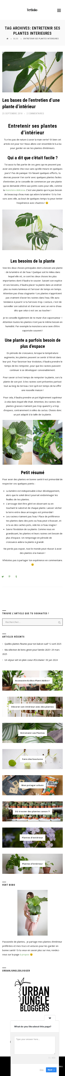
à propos (24, 954)
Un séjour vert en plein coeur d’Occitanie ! (25, 660)
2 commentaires (35, 113)
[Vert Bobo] (32, 10)
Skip (42, 1070)
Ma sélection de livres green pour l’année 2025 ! (28, 649)
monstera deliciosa (15, 190)
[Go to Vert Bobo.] (7, 39)
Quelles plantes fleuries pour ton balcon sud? (26, 643)
